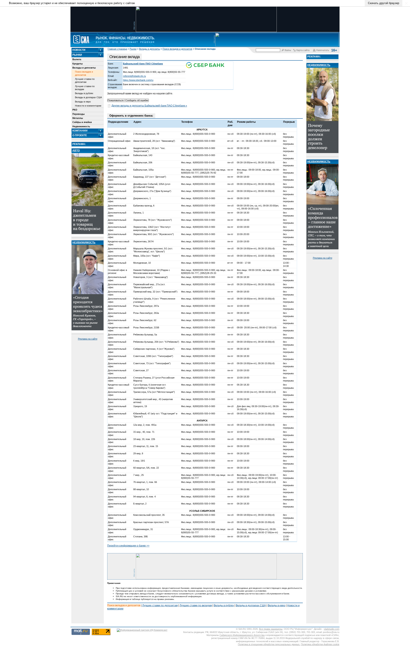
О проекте (79, 135)
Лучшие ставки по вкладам (85, 88)
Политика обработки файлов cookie (320, 644)
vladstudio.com (331, 629)
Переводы (78, 114)
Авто (76, 150)
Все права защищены (271, 629)
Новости (78, 49)
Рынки (133, 49)
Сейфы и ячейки (82, 122)
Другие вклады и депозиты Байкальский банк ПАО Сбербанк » (149, 105)
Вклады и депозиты (149, 49)
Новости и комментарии (88, 105)
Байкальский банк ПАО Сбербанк (143, 63)
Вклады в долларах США (88, 97)
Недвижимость (81, 126)
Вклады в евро (83, 101)
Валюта (76, 59)
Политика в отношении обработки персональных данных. (269, 644)
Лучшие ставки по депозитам (85, 80)
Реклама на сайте (87, 339)
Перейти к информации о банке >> (128, 545)
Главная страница (117, 49)
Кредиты (77, 63)
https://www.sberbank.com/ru (138, 80)
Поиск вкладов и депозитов (177, 49)
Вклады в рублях (84, 93)
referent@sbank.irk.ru (134, 76)
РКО (74, 109)
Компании (80, 130)
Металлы (77, 118)
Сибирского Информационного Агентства (242, 635)
